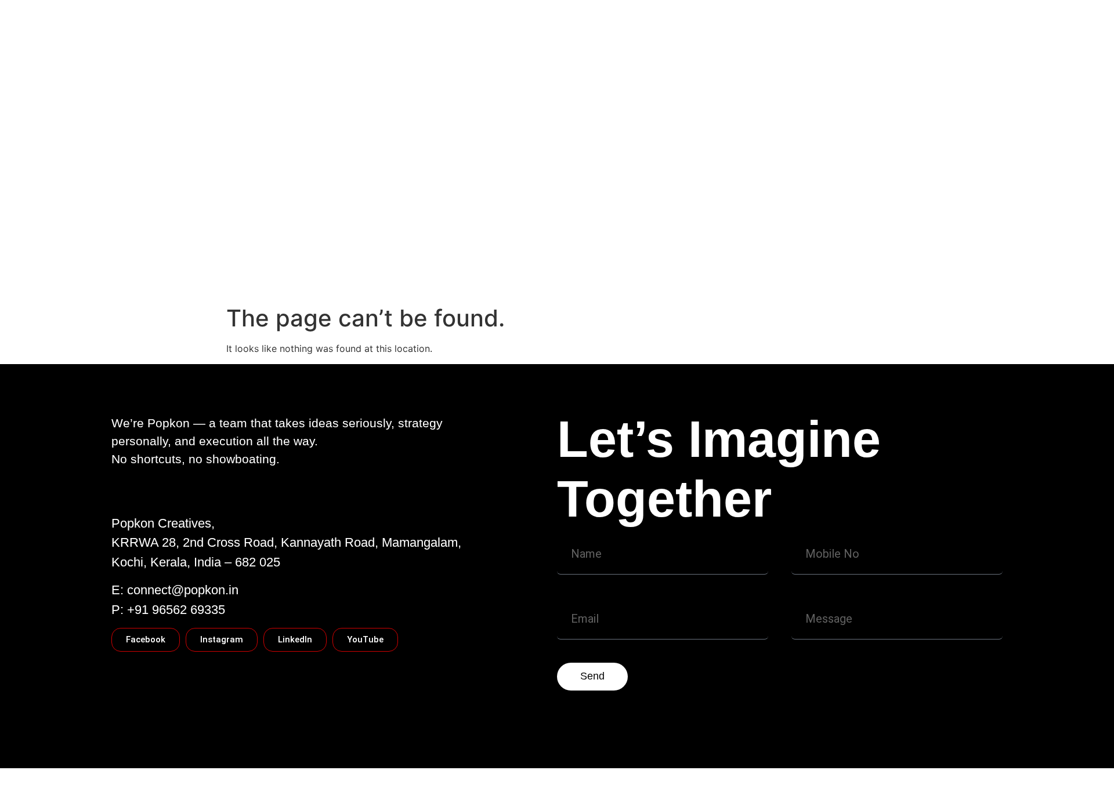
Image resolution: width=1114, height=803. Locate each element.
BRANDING (770, 255)
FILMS (715, 255)
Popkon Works (484, 255)
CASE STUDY (405, 255)
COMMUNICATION (573, 255)
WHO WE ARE (265, 255)
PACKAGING (658, 255)
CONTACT (335, 255)
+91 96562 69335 (176, 609)
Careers (252, 279)
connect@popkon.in (182, 590)
